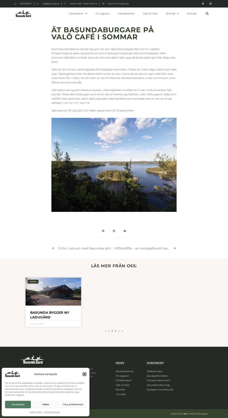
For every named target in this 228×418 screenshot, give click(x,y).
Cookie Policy (35, 412)
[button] (84, 374)
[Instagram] (210, 4)
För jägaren (103, 13)
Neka (45, 404)
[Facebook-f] (203, 4)
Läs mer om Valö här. (76, 102)
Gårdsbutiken (126, 13)
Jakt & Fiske (150, 13)
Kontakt (192, 13)
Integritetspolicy (52, 412)
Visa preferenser (73, 404)
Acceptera (18, 404)
